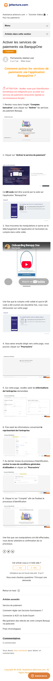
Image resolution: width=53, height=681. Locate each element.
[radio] (19, 568)
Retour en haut (10, 590)
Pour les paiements (11, 17)
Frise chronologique (12, 629)
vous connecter (20, 650)
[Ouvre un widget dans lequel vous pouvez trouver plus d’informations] (39, 676)
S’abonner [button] (10, 51)
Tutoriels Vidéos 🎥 (37, 14)
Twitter (8, 551)
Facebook (4, 551)
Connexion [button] (44, 5)
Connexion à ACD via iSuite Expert (18, 615)
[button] (35, 5)
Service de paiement (12, 605)
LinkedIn (12, 551)
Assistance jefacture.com (14, 14)
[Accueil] (16, 5)
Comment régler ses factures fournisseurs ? (23, 610)
